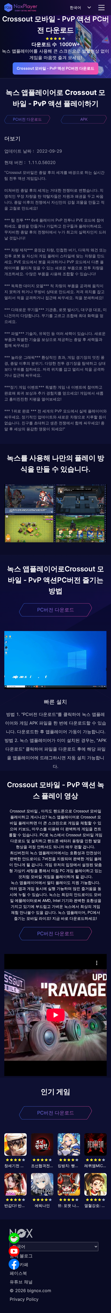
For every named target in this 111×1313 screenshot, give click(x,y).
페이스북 (18, 1273)
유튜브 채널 (21, 1282)
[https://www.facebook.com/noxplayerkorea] (14, 1264)
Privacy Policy (24, 1299)
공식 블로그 (21, 1255)
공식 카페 (19, 1264)
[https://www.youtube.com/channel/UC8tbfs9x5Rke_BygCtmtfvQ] (14, 1251)
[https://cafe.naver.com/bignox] (14, 1238)
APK (84, 119)
